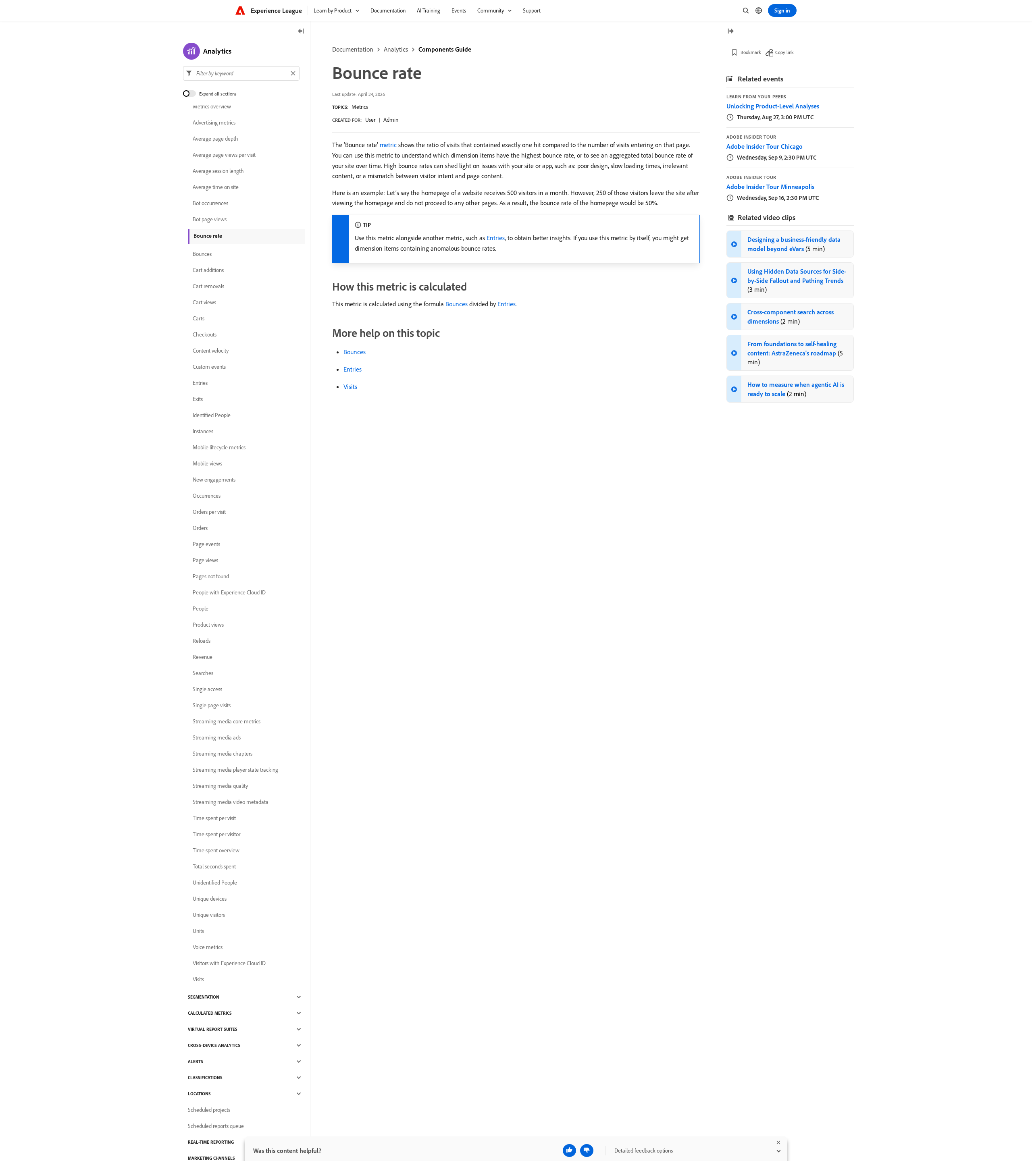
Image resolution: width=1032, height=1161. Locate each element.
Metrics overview (212, 106)
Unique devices (210, 898)
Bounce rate (208, 235)
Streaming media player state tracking (235, 769)
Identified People (212, 415)
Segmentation (203, 997)
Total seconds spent (214, 866)
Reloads (201, 640)
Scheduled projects (209, 1109)
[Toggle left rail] (301, 31)
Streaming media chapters (222, 753)
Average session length (218, 170)
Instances (203, 431)
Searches (203, 673)
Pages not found (211, 576)
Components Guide (444, 49)
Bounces (456, 304)
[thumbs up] (569, 1150)
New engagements (214, 479)
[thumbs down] (586, 1150)
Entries (496, 238)
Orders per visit (209, 511)
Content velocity (211, 350)
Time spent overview (216, 850)
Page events (206, 544)
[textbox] (241, 73)
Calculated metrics (210, 1013)
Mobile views (207, 463)
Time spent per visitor (216, 834)
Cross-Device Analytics (214, 1045)
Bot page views (210, 219)
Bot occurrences (210, 203)
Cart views (204, 302)
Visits (350, 386)
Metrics (360, 106)
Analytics (396, 49)
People (200, 608)
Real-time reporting (211, 1142)
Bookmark (751, 52)
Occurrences (207, 495)
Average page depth (215, 138)
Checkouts (204, 334)
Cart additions (208, 270)
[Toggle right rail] (730, 31)
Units (198, 931)
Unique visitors (209, 914)
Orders (200, 528)
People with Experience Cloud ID (229, 592)
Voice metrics (208, 947)
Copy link (784, 52)
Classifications (205, 1077)
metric (388, 145)
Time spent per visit (214, 818)
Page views (205, 560)
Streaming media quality (220, 785)
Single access (207, 689)
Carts (198, 318)
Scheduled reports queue (216, 1126)
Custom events (209, 366)
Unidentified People (215, 882)
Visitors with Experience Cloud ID (229, 963)
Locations (199, 1094)
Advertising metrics (214, 122)
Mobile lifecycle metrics (219, 447)
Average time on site (216, 187)
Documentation (352, 49)
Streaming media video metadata (230, 802)
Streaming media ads (217, 737)
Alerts (195, 1061)
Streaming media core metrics (226, 721)
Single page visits (212, 705)
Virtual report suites (212, 1029)
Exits (198, 399)
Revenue (202, 656)
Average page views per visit (224, 154)
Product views (208, 624)
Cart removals (208, 286)
